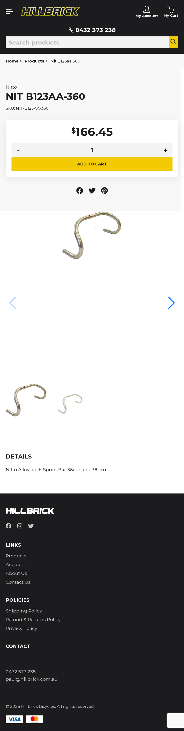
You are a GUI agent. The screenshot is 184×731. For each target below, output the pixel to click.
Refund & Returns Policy (33, 619)
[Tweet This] (92, 191)
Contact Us (18, 582)
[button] (171, 303)
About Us (16, 573)
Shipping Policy (24, 611)
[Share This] (79, 191)
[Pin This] (104, 191)
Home (12, 61)
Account (15, 564)
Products (34, 61)
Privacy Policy (21, 628)
